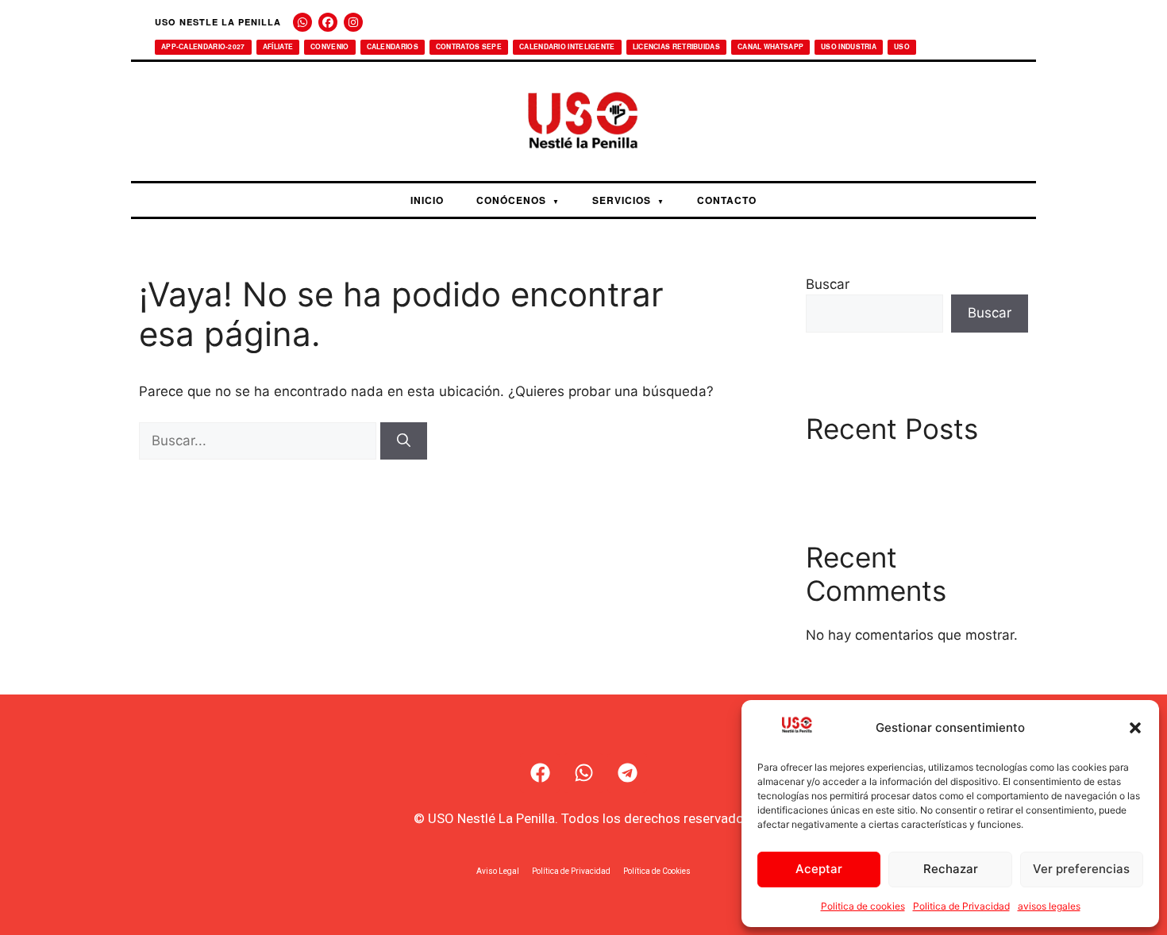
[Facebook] (327, 22)
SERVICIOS (628, 200)
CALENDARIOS (392, 46)
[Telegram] (627, 773)
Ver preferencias (1081, 868)
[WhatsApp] (302, 22)
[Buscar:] (259, 440)
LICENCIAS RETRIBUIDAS (676, 46)
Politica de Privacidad (961, 906)
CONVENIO (329, 46)
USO (902, 46)
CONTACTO (727, 200)
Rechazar (950, 868)
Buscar (827, 284)
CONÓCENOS (518, 200)
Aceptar (818, 868)
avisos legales (1049, 906)
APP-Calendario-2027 (203, 46)
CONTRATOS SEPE (469, 46)
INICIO (427, 200)
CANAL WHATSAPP (770, 46)
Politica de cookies (863, 906)
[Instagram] (353, 22)
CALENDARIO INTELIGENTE (567, 46)
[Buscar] (403, 441)
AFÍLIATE (278, 46)
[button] (1135, 728)
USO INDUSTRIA (848, 46)
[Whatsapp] (583, 773)
